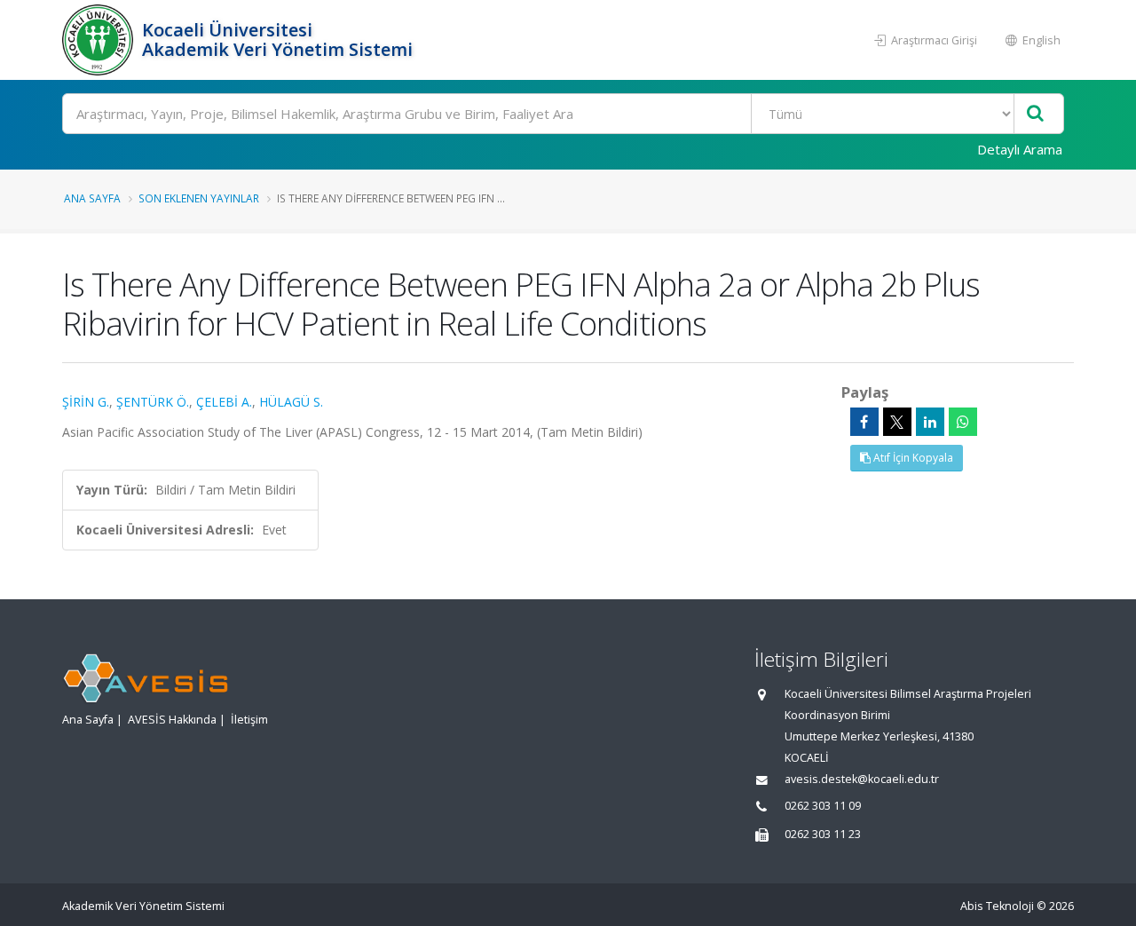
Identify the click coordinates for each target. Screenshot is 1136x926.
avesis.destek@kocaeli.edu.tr (862, 779)
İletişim (249, 719)
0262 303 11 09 (823, 805)
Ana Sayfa (92, 198)
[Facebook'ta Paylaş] (864, 422)
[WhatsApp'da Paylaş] (963, 422)
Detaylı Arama (1019, 149)
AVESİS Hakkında (172, 719)
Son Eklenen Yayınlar (198, 198)
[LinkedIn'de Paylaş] (930, 422)
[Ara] (1035, 114)
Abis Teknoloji (997, 906)
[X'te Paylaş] (897, 422)
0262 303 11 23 (823, 834)
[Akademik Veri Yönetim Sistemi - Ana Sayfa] (100, 40)
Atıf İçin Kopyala (912, 457)
